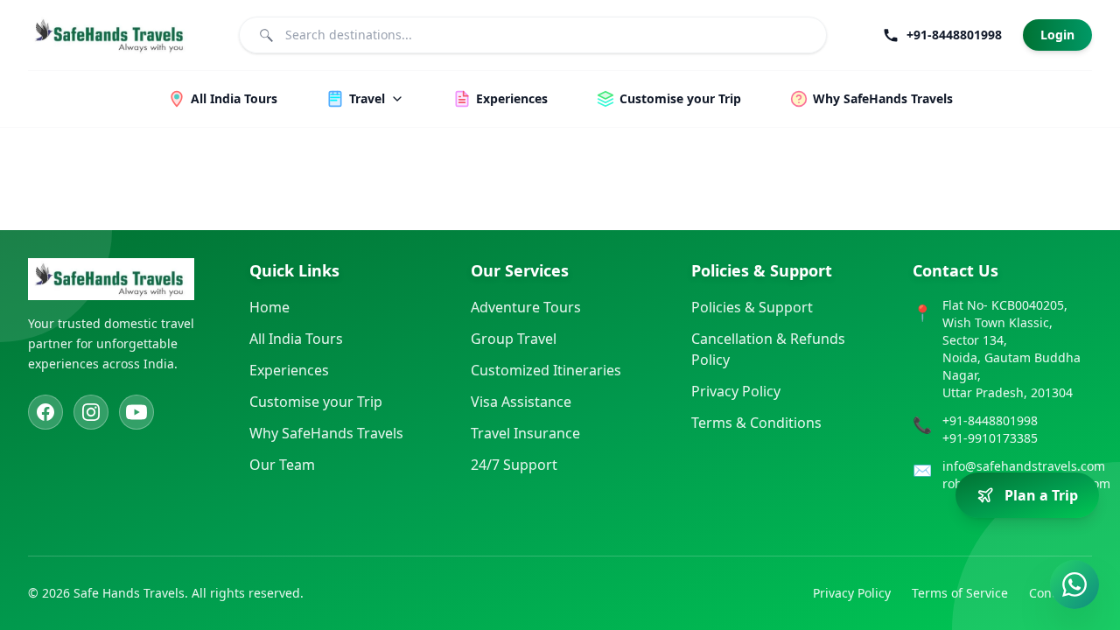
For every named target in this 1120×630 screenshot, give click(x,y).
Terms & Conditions (756, 422)
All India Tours (296, 338)
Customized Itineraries (546, 370)
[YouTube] (136, 412)
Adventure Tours (526, 307)
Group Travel (513, 338)
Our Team (282, 464)
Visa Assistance (521, 401)
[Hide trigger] (1086, 460)
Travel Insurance (525, 433)
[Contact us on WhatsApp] (1074, 584)
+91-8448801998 (990, 420)
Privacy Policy (735, 391)
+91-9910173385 (990, 438)
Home (269, 307)
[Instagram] (91, 412)
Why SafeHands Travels (326, 433)
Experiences (289, 370)
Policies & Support (752, 307)
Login (1057, 34)
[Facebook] (45, 412)
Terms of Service (960, 592)
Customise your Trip (315, 401)
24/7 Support (514, 464)
